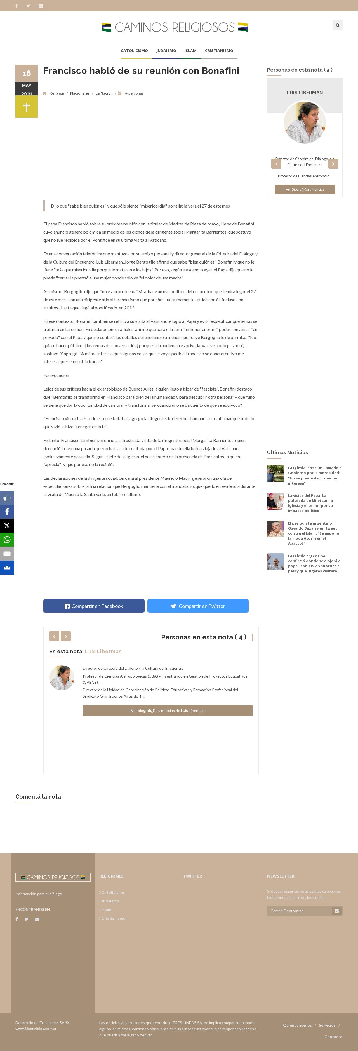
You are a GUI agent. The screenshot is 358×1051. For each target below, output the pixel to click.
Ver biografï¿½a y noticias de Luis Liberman (168, 710)
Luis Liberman (103, 651)
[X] (7, 526)
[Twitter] (31, 6)
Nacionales (80, 93)
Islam (191, 50)
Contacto (333, 1036)
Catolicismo (134, 50)
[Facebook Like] (7, 498)
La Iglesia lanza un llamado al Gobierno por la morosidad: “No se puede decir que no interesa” (315, 475)
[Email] (7, 554)
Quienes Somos (297, 1025)
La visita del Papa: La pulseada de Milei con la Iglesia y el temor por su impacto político (310, 503)
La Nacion (104, 93)
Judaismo (166, 50)
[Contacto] (41, 6)
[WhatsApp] (7, 540)
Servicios (327, 1025)
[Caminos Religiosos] (179, 26)
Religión (57, 93)
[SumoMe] (7, 568)
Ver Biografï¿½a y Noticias (305, 189)
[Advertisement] (151, 152)
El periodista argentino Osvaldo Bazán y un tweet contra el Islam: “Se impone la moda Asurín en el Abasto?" (313, 533)
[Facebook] (19, 6)
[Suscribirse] (337, 911)
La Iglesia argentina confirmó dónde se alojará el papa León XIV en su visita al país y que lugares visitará (314, 563)
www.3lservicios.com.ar (36, 1028)
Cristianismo (219, 50)
